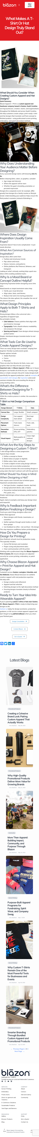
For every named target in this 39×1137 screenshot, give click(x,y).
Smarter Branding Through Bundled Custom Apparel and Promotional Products (19, 1037)
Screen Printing (13, 898)
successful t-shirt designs (9, 378)
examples (33, 375)
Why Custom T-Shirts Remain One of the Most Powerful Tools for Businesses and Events (19, 973)
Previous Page (17, 1049)
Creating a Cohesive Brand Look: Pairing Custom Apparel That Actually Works (18, 718)
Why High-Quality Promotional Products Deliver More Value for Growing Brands (19, 780)
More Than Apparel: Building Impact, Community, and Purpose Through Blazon (18, 843)
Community (12, 833)
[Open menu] (19, 5)
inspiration (24, 378)
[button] (19, 621)
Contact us (3, 609)
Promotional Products (14, 709)
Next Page (20, 1051)
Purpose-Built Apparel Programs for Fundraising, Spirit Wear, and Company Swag (19, 908)
